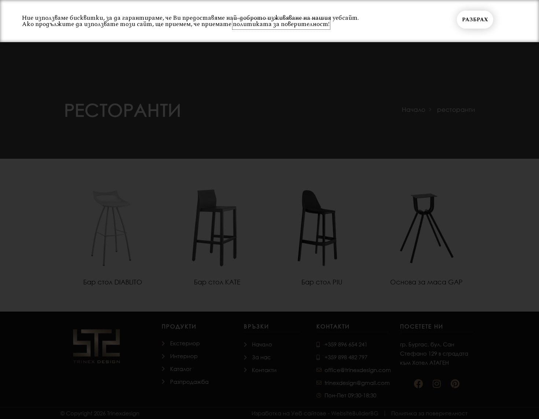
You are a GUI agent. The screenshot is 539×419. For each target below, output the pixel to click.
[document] (269, 209)
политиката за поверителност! (281, 24)
